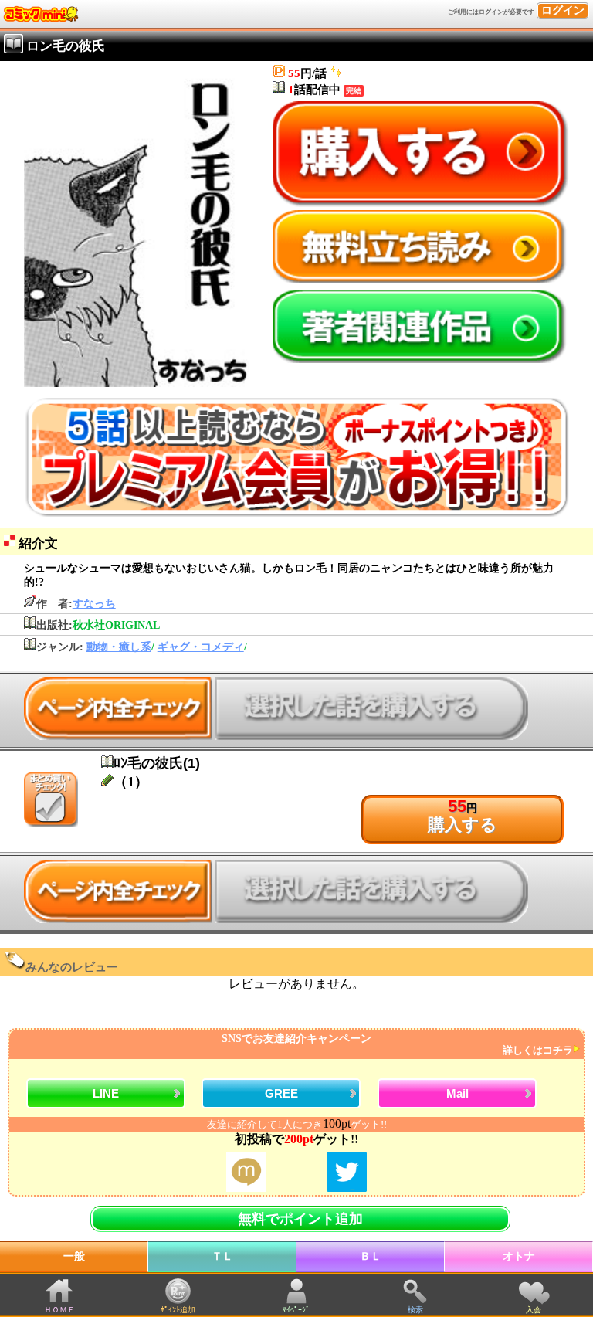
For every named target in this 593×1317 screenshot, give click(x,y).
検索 (415, 1309)
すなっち (94, 603)
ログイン (563, 10)
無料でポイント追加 (300, 1219)
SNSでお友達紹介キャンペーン (397, 1045)
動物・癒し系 (118, 647)
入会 (533, 1309)
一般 (74, 1256)
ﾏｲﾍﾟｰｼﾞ (296, 1309)
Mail (457, 1093)
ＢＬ (370, 1256)
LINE (106, 1093)
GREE (281, 1093)
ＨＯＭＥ (59, 1309)
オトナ (519, 1256)
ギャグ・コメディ (201, 647)
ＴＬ (222, 1256)
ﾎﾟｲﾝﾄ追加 (178, 1309)
